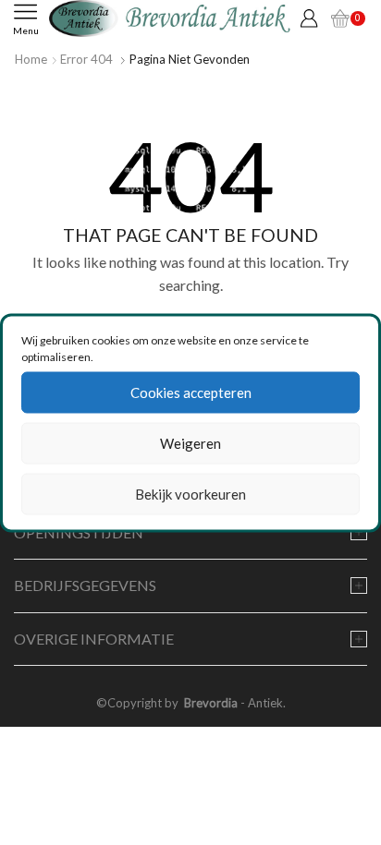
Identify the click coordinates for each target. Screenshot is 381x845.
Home (31, 59)
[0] (340, 18)
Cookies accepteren (191, 392)
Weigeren (190, 443)
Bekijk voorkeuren (190, 494)
